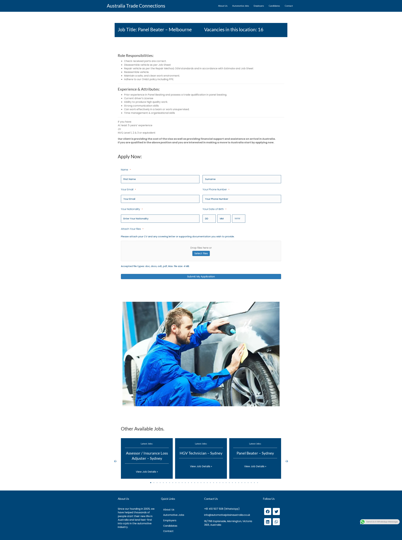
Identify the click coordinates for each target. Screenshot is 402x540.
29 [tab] (238, 482)
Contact (289, 5)
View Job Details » (147, 472)
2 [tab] (153, 482)
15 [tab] (194, 482)
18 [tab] (204, 482)
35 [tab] (257, 482)
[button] (115, 461)
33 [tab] (251, 482)
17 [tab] (201, 482)
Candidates (274, 5)
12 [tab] (185, 482)
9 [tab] (175, 482)
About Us (223, 5)
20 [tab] (210, 482)
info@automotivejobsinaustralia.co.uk (227, 515)
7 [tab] (169, 482)
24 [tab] (223, 482)
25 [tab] (226, 482)
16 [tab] (197, 482)
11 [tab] (182, 482)
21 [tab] (213, 482)
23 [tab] (219, 482)
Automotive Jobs (240, 5)
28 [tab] (235, 482)
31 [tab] (245, 482)
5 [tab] (163, 482)
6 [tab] (166, 482)
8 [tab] (172, 482)
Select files (201, 253)
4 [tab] (160, 482)
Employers (259, 5)
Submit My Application (201, 276)
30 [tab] (241, 482)
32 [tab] (248, 482)
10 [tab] (179, 482)
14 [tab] (191, 482)
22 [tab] (216, 482)
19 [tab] (207, 482)
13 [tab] (188, 482)
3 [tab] (157, 482)
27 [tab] (232, 482)
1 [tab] (150, 482)
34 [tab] (254, 482)
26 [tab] (229, 482)
